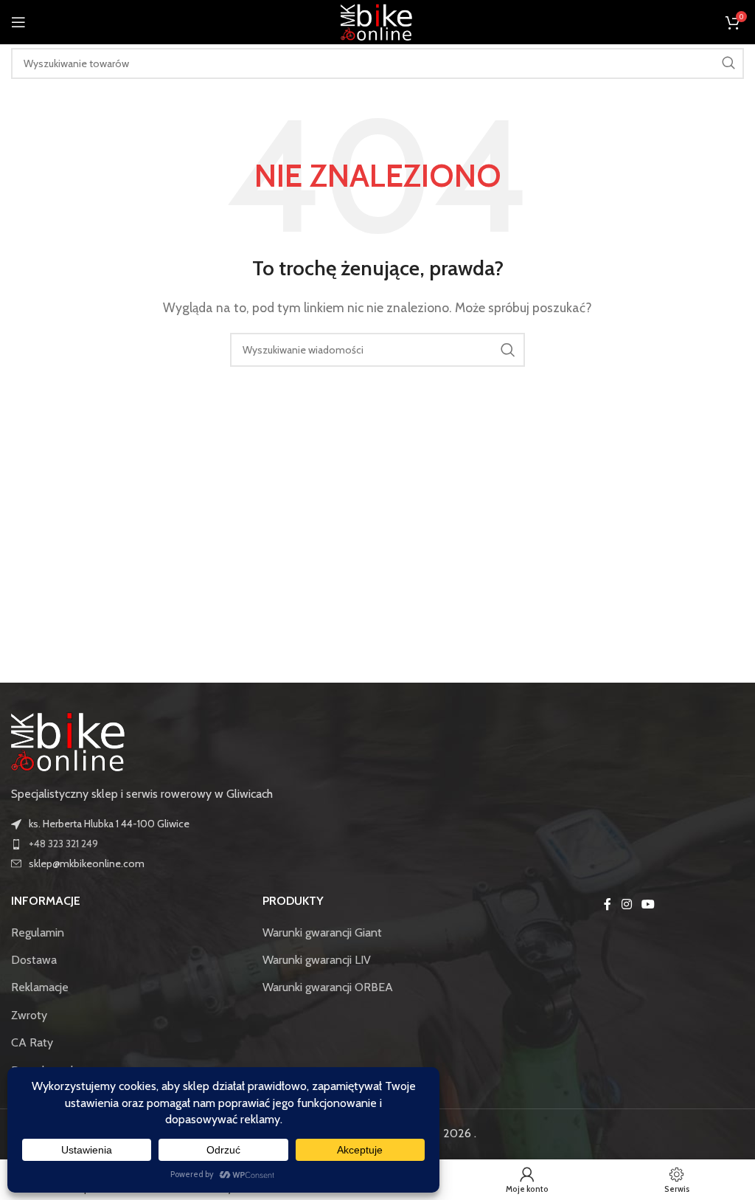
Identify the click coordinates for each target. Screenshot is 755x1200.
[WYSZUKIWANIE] (728, 63)
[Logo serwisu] (377, 21)
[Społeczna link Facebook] (607, 904)
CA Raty (32, 1042)
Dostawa (34, 960)
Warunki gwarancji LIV (316, 960)
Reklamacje (40, 987)
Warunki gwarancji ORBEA (327, 987)
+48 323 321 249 (63, 843)
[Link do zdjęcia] (69, 741)
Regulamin (37, 932)
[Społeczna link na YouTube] (647, 904)
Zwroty (29, 1015)
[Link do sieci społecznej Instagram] (626, 904)
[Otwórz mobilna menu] (18, 22)
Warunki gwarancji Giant (322, 932)
